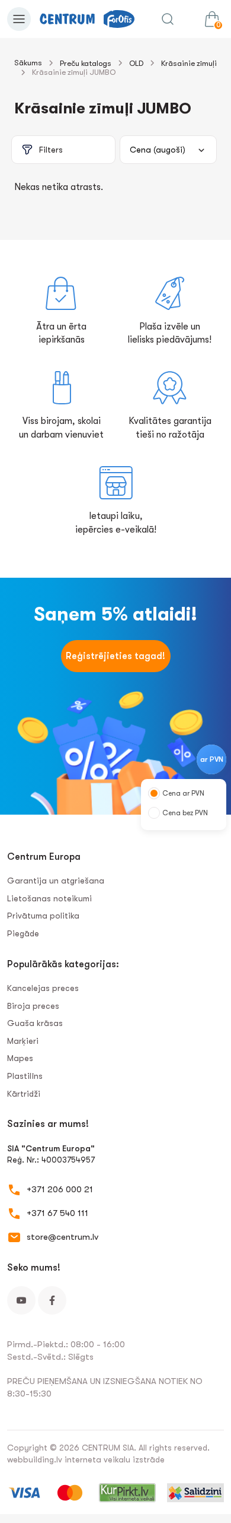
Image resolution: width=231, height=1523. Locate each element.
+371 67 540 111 (57, 1213)
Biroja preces (33, 1006)
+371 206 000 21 (60, 1189)
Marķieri (22, 1041)
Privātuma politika (43, 915)
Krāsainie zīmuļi (189, 63)
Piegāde (23, 933)
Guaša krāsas (35, 1023)
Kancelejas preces (43, 988)
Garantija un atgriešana (55, 880)
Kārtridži (23, 1093)
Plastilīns (25, 1076)
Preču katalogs (85, 63)
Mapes (20, 1058)
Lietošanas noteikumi (49, 898)
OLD (136, 63)
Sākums (28, 62)
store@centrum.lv (62, 1236)
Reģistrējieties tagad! (115, 656)
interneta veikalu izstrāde (115, 1459)
